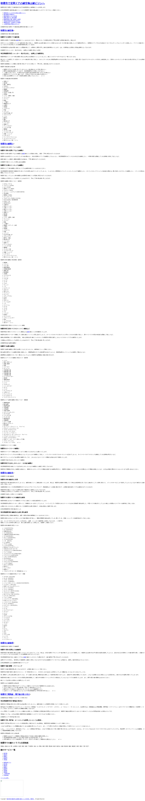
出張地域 (6, 775)
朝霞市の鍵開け (7, 144)
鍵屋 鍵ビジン (7, 762)
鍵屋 (17, 40)
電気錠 (5, 770)
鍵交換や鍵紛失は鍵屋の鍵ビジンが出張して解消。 (21, 799)
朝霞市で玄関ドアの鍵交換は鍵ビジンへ (23, 3)
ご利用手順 (7, 773)
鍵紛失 (5, 765)
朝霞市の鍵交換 (7, 30)
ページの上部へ (5, 778)
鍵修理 (5, 768)
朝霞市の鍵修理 (7, 643)
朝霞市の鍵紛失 (7, 473)
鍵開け (5, 767)
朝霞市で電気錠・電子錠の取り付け (15, 694)
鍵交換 (5, 764)
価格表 (5, 772)
